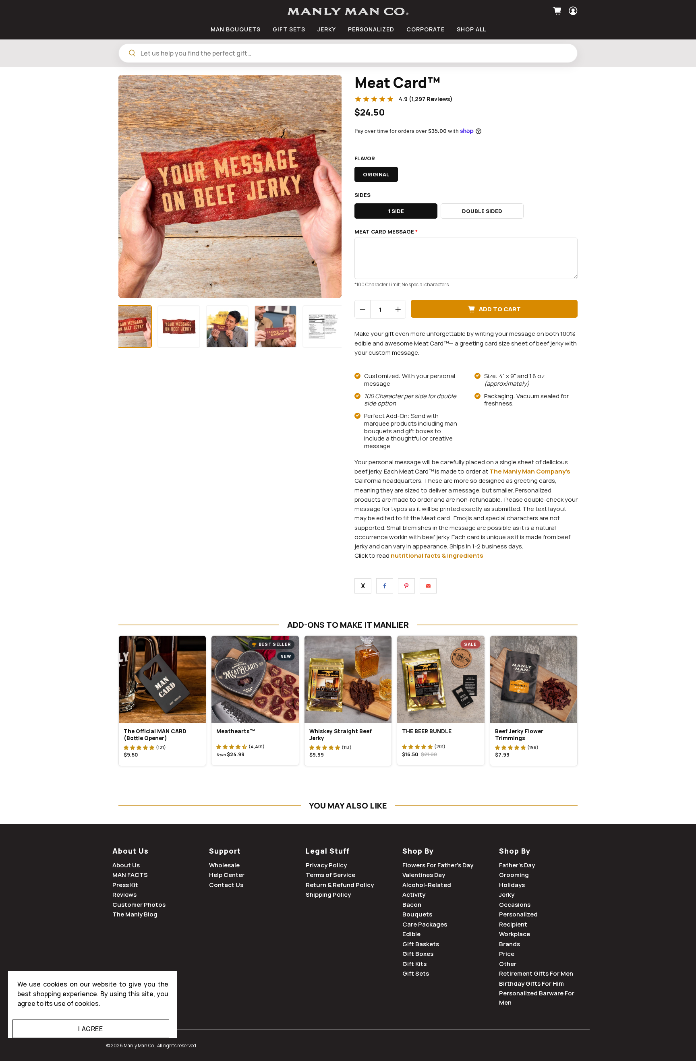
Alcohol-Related (426, 885)
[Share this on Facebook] (384, 586)
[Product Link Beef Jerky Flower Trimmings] (533, 679)
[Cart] (558, 10)
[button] (139, 747)
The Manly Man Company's (529, 471)
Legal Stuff (328, 851)
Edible (411, 934)
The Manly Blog (134, 914)
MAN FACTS (130, 875)
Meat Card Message (386, 231)
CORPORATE (425, 29)
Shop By (418, 851)
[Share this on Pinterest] (406, 586)
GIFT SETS (289, 29)
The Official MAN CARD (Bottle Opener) (155, 735)
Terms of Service (330, 875)
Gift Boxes (417, 953)
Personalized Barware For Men (536, 998)
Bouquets (417, 914)
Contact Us (226, 885)
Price (506, 953)
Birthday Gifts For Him (531, 983)
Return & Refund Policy (340, 885)
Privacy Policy (326, 865)
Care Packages (424, 924)
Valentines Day (423, 875)
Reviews (124, 894)
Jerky (506, 894)
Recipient (513, 924)
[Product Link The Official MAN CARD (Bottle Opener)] (162, 679)
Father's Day (517, 865)
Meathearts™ (235, 731)
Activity (413, 894)
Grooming (514, 875)
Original (376, 174)
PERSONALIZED (371, 29)
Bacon (411, 904)
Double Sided (482, 211)
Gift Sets (415, 973)
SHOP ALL (471, 29)
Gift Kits (414, 964)
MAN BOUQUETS (236, 29)
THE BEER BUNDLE (427, 731)
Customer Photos (139, 904)
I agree (90, 1028)
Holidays (512, 885)
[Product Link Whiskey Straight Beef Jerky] (348, 679)
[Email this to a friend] (428, 586)
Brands (509, 944)
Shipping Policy (328, 894)
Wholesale (224, 865)
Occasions (514, 904)
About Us (130, 851)
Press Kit (125, 885)
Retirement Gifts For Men (536, 973)
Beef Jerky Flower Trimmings (519, 735)
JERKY (326, 29)
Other (507, 964)
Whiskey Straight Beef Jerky (340, 735)
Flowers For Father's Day (437, 865)
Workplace (514, 934)
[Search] (132, 53)
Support (225, 851)
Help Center (226, 875)
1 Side (396, 211)
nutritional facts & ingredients (437, 555)
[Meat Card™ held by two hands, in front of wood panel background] (230, 186)
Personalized (518, 914)
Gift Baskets (420, 944)
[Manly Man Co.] (348, 11)
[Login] (572, 11)
